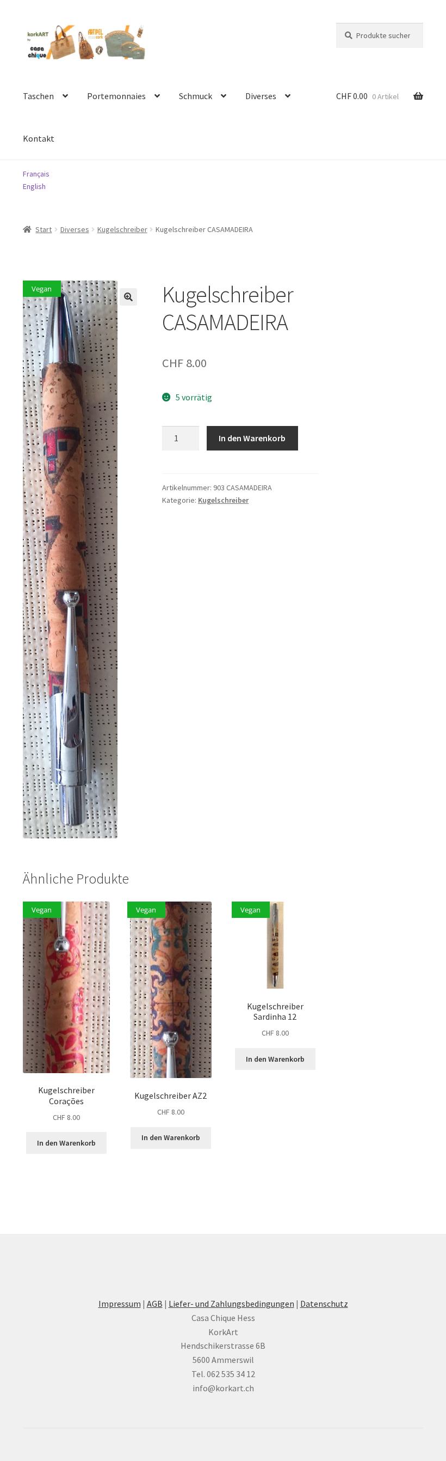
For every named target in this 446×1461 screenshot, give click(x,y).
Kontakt (38, 138)
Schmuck (195, 95)
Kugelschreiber (122, 229)
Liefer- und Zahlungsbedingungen (231, 1303)
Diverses (260, 95)
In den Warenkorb (252, 438)
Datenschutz (324, 1303)
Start (43, 229)
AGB (155, 1303)
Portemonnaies (116, 95)
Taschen (38, 95)
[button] (128, 297)
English (34, 186)
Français (36, 174)
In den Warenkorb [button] (66, 1143)
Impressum (119, 1303)
